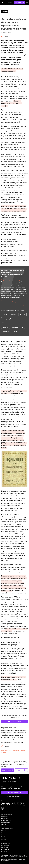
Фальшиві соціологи (7, 833)
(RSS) (6, 816)
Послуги (3, 831)
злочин (8, 750)
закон (23, 750)
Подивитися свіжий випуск (14, 796)
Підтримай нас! (5, 843)
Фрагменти (4, 818)
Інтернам (4, 839)
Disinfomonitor (5, 837)
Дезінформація (5, 835)
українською (14, 858)
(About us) (9, 814)
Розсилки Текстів (6, 820)
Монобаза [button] (6, 331)
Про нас (3, 814)
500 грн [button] (13, 314)
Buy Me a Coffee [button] (17, 327)
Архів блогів (5, 849)
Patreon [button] (5, 327)
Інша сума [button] (6, 319)
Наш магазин (5, 845)
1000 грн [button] (22, 314)
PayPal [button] (16, 331)
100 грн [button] (5, 314)
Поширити (7, 36)
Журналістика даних (7, 828)
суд (3, 750)
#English (3, 824)
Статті (3, 816)
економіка (15, 750)
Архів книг (4, 851)
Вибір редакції (5, 822)
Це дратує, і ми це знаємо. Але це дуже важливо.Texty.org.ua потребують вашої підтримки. (12, 273)
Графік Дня (4, 847)
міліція (4, 752)
